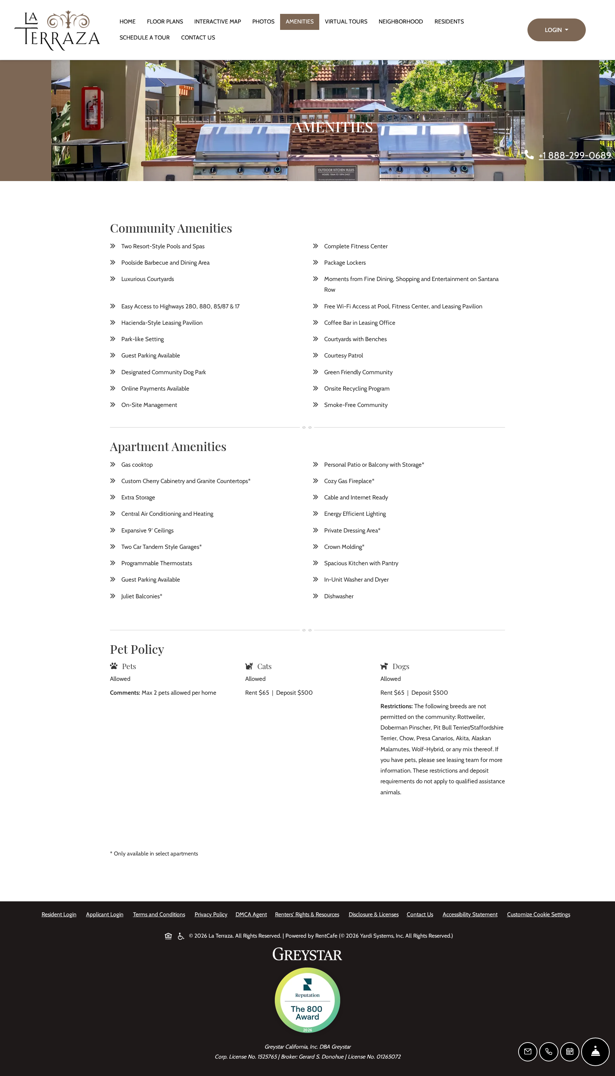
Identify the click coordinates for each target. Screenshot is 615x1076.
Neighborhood (401, 21)
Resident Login (60, 914)
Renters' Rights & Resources (308, 914)
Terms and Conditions (160, 914)
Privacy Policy (212, 914)
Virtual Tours (346, 21)
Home (128, 21)
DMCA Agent (253, 914)
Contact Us (198, 37)
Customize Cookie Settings (538, 914)
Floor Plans (165, 21)
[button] (556, 29)
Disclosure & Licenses (375, 914)
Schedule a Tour (145, 37)
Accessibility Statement (471, 914)
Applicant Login (106, 914)
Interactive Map (217, 21)
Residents (452, 21)
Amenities (300, 21)
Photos (263, 21)
